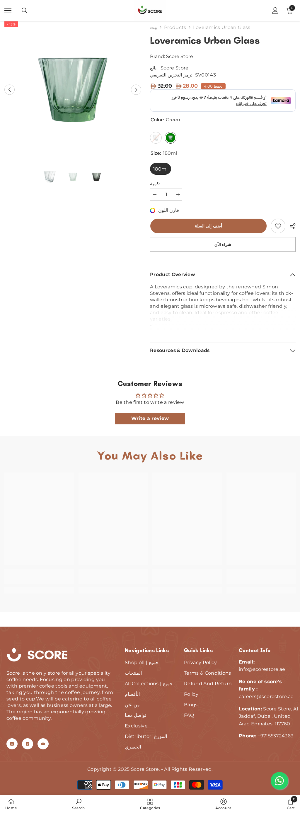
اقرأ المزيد (223, 328)
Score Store (179, 56)
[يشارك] (290, 226)
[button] (9, 90)
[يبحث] (24, 10)
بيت (153, 27)
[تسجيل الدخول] (275, 10)
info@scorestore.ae (262, 669)
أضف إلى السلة (208, 226)
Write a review (150, 418)
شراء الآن (222, 244)
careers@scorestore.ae (266, 696)
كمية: (155, 183)
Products (175, 27)
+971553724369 (276, 736)
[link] (278, 226)
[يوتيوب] (43, 743)
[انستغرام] (12, 743)
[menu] (7, 10)
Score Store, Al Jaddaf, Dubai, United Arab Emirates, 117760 (268, 716)
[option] (72, 89)
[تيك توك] (27, 743)
